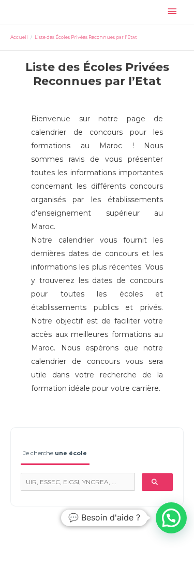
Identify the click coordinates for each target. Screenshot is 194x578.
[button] (171, 517)
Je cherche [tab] (55, 453)
